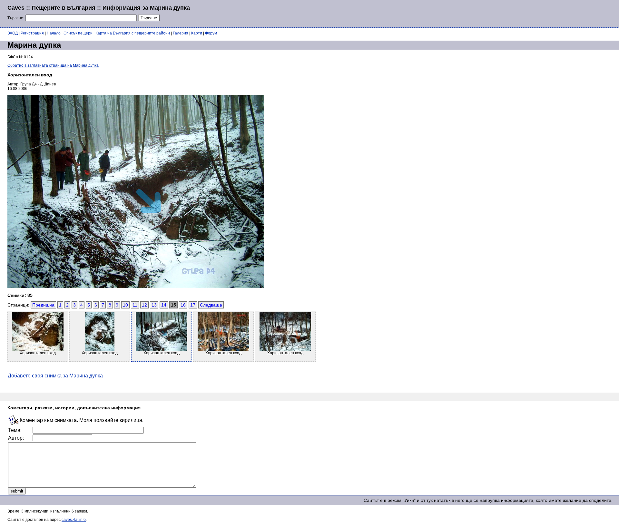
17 (192, 304)
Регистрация (32, 33)
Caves (16, 8)
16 (183, 304)
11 (135, 304)
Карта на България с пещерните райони (132, 33)
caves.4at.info (74, 519)
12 (144, 304)
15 (173, 304)
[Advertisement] (533, 13)
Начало (54, 33)
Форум (211, 33)
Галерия (180, 33)
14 (163, 304)
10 (125, 304)
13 (154, 304)
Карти (196, 33)
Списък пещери (78, 33)
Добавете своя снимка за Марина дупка (55, 375)
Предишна (43, 304)
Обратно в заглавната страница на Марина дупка (53, 65)
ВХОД (12, 33)
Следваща (211, 304)
